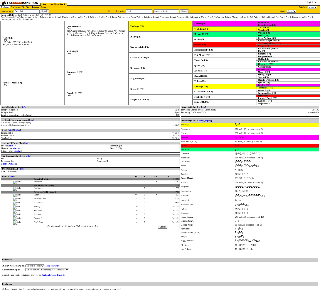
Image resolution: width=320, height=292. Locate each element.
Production (15, 7)
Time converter (52, 266)
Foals (4, 164)
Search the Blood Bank (53, 4)
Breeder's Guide (39, 7)
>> (109, 11)
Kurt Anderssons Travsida (53, 275)
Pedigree (5, 7)
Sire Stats (26, 7)
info (24, 107)
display (17, 130)
